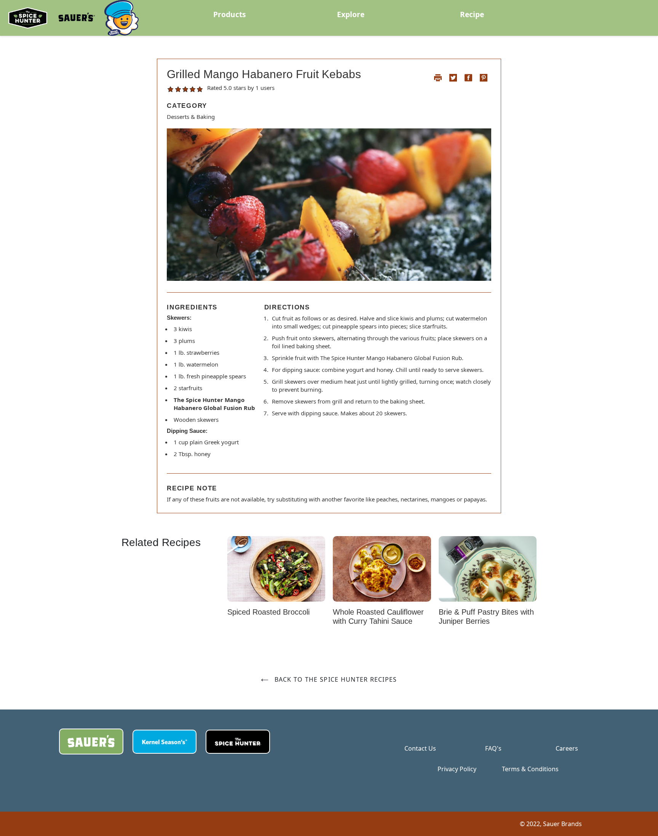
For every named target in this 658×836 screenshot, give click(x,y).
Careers (567, 748)
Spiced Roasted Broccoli (268, 612)
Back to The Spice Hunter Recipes (334, 679)
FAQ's (493, 748)
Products (229, 14)
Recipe (472, 14)
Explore (350, 14)
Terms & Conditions (530, 769)
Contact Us (420, 748)
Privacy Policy (457, 769)
